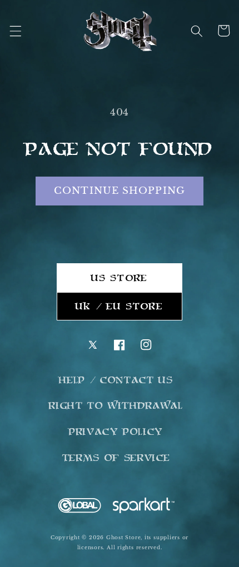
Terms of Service (116, 458)
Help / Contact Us (116, 380)
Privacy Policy (116, 431)
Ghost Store (123, 537)
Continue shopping (119, 190)
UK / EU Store (119, 306)
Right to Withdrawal (116, 405)
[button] (15, 30)
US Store (119, 278)
